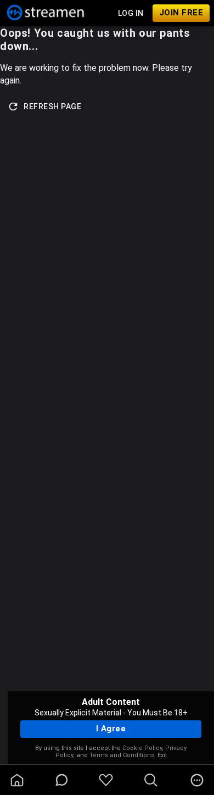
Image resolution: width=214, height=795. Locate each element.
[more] (197, 780)
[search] (151, 780)
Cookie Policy (142, 748)
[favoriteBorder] (106, 780)
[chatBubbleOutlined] (62, 780)
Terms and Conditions (121, 755)
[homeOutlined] (17, 780)
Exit (162, 755)
